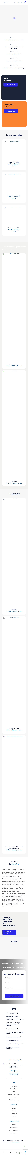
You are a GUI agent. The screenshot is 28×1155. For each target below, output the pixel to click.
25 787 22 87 (20, 1065)
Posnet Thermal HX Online (14, 227)
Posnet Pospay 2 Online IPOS (14, 195)
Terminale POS (14, 1097)
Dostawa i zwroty (14, 1133)
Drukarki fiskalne (14, 1088)
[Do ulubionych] (22, 147)
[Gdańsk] (21, 1078)
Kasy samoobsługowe (14, 1094)
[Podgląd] (22, 149)
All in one (14, 1091)
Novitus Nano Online (14, 364)
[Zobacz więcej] (22, 145)
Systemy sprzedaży (14, 1099)
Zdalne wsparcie (16, 1142)
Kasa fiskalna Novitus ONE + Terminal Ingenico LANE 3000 (14, 847)
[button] (14, 1013)
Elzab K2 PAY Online (14, 162)
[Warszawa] (16, 1078)
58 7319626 (15, 1067)
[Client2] (21, 950)
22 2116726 (16, 1063)
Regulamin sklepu (14, 1127)
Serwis (14, 1111)
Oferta (14, 1108)
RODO (14, 1124)
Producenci (14, 1113)
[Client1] (16, 950)
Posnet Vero (14, 481)
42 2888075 (14, 1066)
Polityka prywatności (14, 1130)
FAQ (14, 1116)
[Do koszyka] (22, 143)
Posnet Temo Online (14, 728)
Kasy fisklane (14, 1086)
